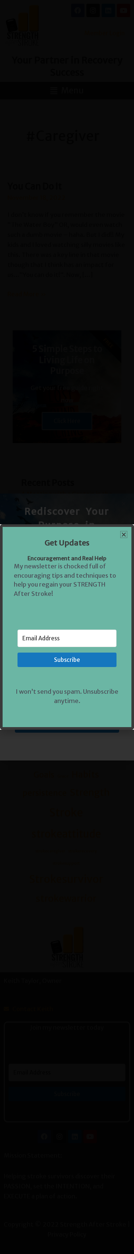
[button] (124, 534)
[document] (67, 627)
